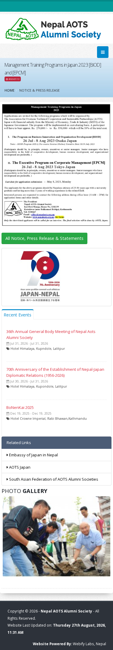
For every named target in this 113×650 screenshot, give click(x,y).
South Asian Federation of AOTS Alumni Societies (53, 479)
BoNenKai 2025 (20, 407)
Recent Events (17, 315)
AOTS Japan (19, 467)
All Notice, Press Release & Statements (44, 238)
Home (9, 90)
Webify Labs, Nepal (89, 643)
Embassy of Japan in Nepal (33, 455)
